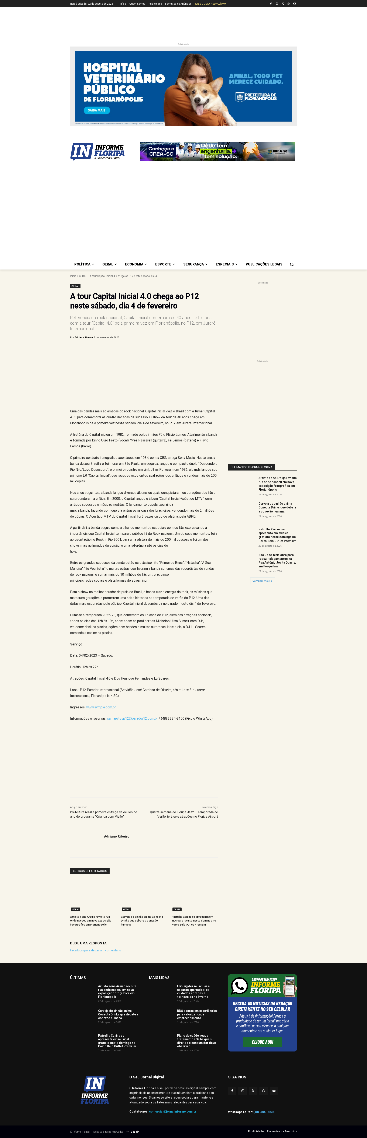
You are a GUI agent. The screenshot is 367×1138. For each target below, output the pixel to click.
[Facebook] (270, 3)
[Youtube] (294, 3)
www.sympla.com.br (101, 602)
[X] (282, 3)
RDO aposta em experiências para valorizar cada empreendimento (197, 909)
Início (73, 170)
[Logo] (104, 130)
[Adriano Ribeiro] (87, 738)
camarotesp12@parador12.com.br (132, 614)
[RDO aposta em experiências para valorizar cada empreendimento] (161, 913)
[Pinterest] (140, 243)
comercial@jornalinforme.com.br (172, 1006)
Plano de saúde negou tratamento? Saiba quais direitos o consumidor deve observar (196, 936)
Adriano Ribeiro (84, 232)
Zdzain (135, 1026)
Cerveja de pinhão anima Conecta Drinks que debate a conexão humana (142, 815)
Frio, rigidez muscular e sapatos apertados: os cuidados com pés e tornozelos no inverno (193, 886)
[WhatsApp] (288, 3)
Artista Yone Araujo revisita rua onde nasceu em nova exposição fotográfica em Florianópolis (90, 815)
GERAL (83, 170)
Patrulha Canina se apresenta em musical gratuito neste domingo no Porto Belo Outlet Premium (193, 815)
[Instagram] (276, 3)
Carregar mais (261, 476)
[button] (292, 159)
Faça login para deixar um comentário (95, 845)
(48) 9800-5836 (263, 1006)
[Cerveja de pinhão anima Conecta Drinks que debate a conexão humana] (144, 791)
